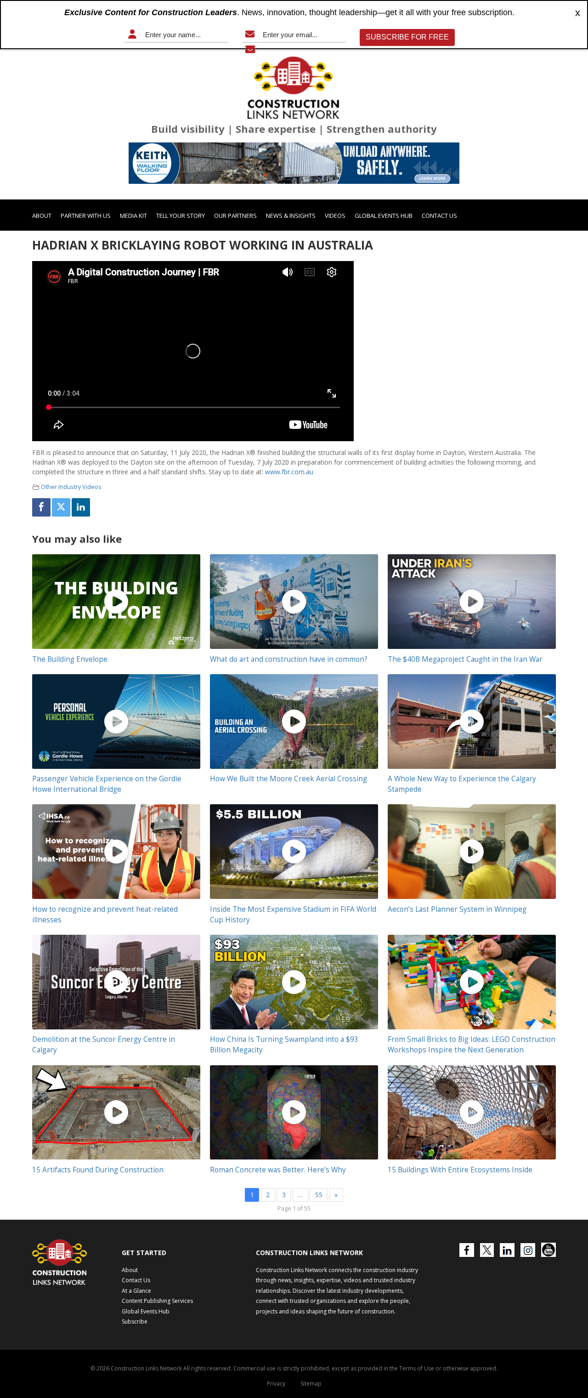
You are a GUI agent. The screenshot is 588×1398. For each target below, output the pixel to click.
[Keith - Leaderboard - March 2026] (294, 163)
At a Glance (136, 1291)
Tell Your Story (180, 215)
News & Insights (291, 215)
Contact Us (439, 215)
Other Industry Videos (71, 487)
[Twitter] (61, 507)
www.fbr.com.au (289, 471)
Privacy (276, 1383)
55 (318, 1194)
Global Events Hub (384, 215)
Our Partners (235, 215)
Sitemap (311, 1383)
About (41, 215)
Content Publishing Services (157, 1301)
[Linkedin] (81, 507)
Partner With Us (86, 215)
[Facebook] (41, 507)
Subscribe (134, 1321)
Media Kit (133, 215)
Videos (335, 215)
